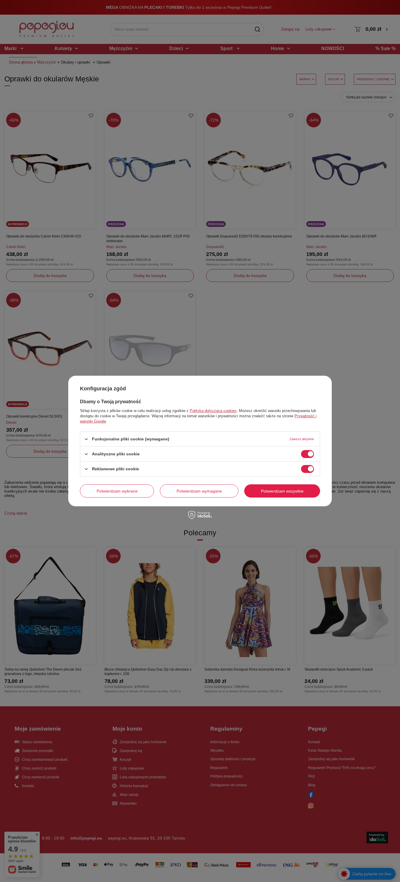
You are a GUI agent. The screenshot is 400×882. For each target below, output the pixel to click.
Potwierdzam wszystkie (282, 490)
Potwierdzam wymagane (199, 490)
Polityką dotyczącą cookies (213, 410)
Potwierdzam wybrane (117, 490)
